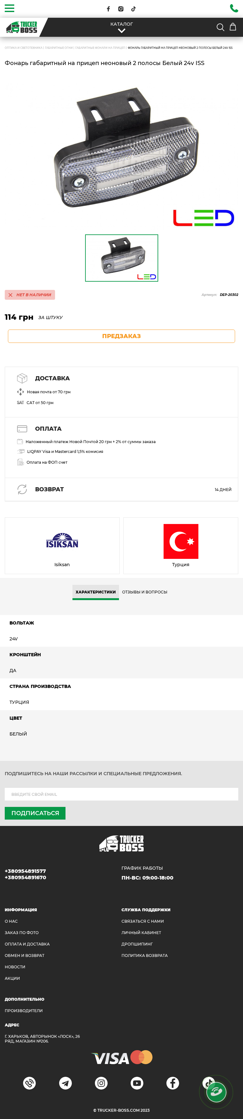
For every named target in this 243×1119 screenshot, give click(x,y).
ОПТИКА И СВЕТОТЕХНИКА (23, 47)
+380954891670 (25, 877)
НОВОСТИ (15, 967)
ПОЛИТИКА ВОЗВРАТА (145, 955)
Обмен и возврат (24, 955)
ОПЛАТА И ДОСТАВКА (27, 944)
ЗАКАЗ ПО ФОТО (22, 932)
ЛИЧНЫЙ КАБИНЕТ (141, 932)
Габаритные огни (59, 47)
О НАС (11, 921)
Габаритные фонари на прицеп (100, 47)
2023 (145, 1110)
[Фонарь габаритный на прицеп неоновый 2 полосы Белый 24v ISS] (121, 156)
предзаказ (121, 336)
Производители (24, 1010)
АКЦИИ (12, 978)
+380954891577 (25, 871)
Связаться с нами (143, 921)
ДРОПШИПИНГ (137, 944)
